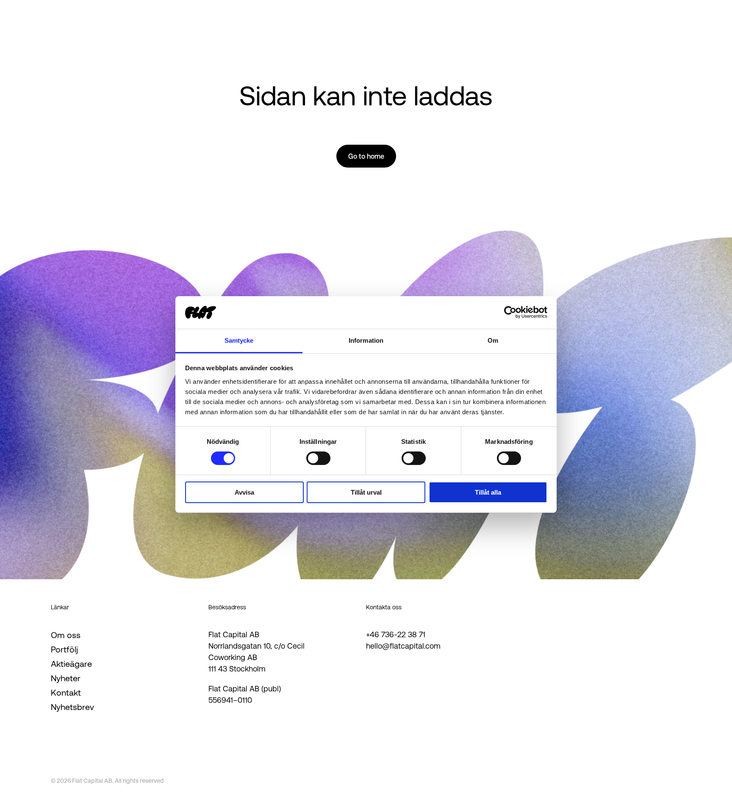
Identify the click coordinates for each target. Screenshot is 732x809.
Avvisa (244, 492)
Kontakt (66, 693)
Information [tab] (366, 340)
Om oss (65, 635)
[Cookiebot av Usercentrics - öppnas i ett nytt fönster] (510, 312)
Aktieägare (71, 664)
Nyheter (65, 678)
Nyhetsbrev (72, 707)
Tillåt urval (366, 492)
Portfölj (64, 649)
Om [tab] (493, 340)
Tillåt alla (488, 492)
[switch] (318, 458)
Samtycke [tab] (239, 340)
